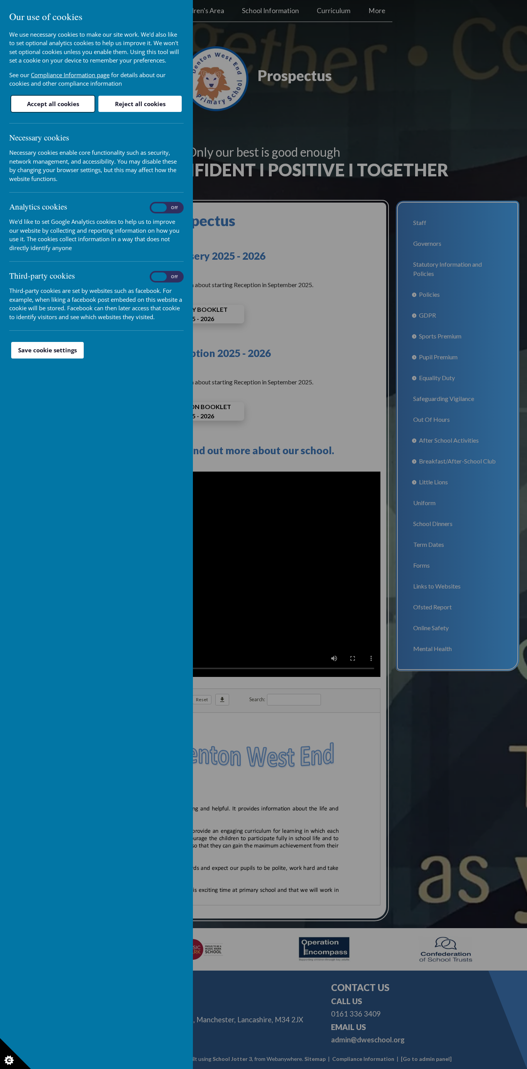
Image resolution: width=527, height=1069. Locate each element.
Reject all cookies (140, 104)
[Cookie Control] (15, 1053)
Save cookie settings (47, 350)
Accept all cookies (53, 104)
